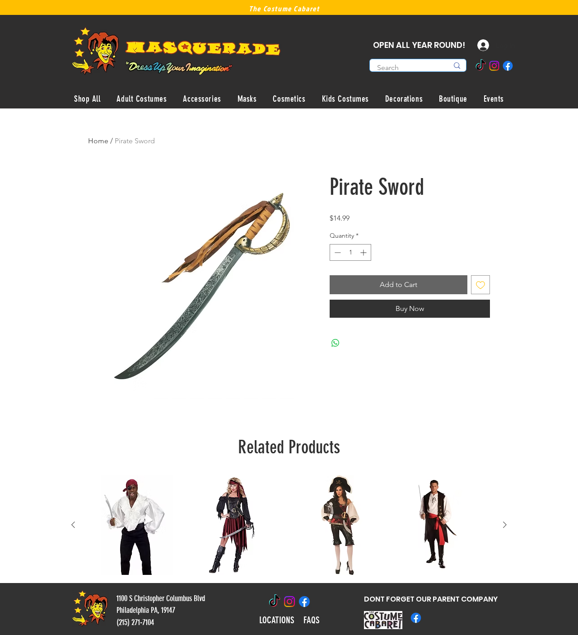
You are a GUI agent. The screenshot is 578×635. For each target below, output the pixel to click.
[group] (289, 525)
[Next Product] (504, 524)
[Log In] (476, 45)
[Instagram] (494, 65)
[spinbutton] (350, 252)
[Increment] (364, 252)
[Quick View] (136, 525)
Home (98, 140)
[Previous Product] (73, 524)
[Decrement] (336, 252)
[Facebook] (507, 65)
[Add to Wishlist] (480, 284)
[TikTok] (480, 65)
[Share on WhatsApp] (335, 343)
